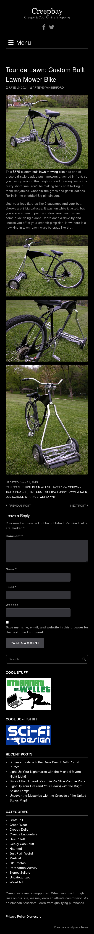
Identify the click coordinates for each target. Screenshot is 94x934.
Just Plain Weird (37, 487)
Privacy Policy (16, 916)
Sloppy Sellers (20, 872)
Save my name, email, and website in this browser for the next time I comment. (47, 629)
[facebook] (44, 27)
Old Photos (18, 863)
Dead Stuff (17, 839)
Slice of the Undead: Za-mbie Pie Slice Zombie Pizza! (48, 781)
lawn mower (77, 492)
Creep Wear (18, 825)
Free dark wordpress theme (71, 927)
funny (61, 492)
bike (32, 492)
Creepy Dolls (19, 829)
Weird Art (16, 882)
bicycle (21, 492)
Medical (15, 858)
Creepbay (47, 10)
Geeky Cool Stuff (22, 844)
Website (12, 605)
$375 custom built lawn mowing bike (39, 172)
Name (11, 569)
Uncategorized (20, 877)
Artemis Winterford (48, 87)
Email (11, 587)
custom (42, 492)
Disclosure (34, 916)
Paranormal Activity (23, 868)
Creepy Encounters (23, 834)
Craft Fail (16, 820)
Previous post (19, 505)
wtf (53, 496)
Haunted (16, 848)
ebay (52, 492)
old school (15, 496)
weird (44, 496)
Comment (14, 536)
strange (31, 496)
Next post (78, 505)
